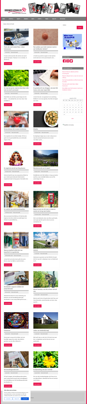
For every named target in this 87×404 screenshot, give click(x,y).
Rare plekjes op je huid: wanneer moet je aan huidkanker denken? (44, 48)
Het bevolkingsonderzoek (11, 369)
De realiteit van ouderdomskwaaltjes (14, 209)
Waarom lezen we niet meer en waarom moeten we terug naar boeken (44, 210)
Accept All (25, 398)
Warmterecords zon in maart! (41, 168)
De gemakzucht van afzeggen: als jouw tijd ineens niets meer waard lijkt (45, 89)
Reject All (17, 398)
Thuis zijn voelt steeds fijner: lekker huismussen (14, 48)
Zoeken (64, 25)
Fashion (26, 19)
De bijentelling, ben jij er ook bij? (42, 369)
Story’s (39, 19)
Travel (46, 19)
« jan (72, 118)
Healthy (54, 19)
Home (3, 19)
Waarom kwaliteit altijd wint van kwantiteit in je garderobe (13, 251)
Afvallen (35, 129)
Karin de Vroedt (14, 52)
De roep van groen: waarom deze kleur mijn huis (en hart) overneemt (16, 89)
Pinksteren (7, 330)
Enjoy (32, 19)
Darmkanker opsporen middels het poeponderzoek (14, 288)
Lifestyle (11, 19)
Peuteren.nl (31, 397)
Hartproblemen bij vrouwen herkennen (15, 129)
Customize (8, 398)
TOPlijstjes (62, 19)
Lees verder (7, 63)
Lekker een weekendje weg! (41, 330)
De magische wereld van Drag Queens (14, 168)
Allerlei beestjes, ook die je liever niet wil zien (45, 290)
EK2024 (35, 250)
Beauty (18, 19)
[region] (17, 394)
